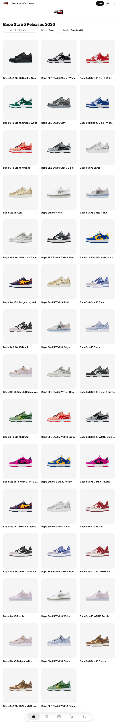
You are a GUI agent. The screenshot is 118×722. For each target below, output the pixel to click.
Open (100, 3)
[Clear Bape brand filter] (57, 30)
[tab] (34, 717)
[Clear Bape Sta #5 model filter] (85, 30)
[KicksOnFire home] (59, 12)
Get (108, 3)
